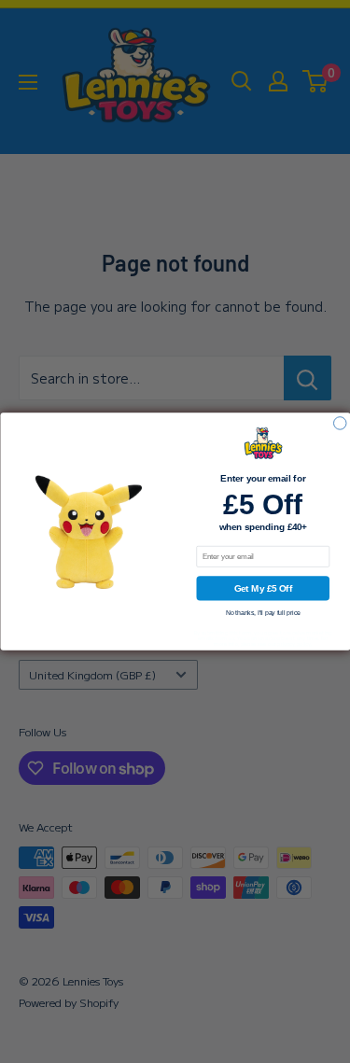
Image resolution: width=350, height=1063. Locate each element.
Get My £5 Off (262, 588)
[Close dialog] (339, 423)
